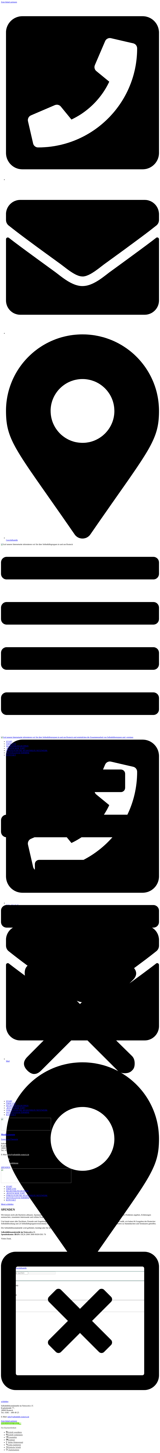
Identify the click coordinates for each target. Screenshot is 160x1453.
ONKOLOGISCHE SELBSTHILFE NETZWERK (27, 750)
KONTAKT (11, 755)
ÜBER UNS (11, 744)
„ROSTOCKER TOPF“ (16, 748)
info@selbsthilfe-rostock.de (18, 1155)
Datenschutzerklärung (9, 1163)
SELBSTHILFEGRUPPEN (17, 746)
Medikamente (8, 1134)
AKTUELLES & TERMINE (17, 753)
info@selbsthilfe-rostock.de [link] (18, 1417)
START (9, 741)
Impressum (5, 1159)
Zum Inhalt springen (9, 2)
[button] (80, 928)
